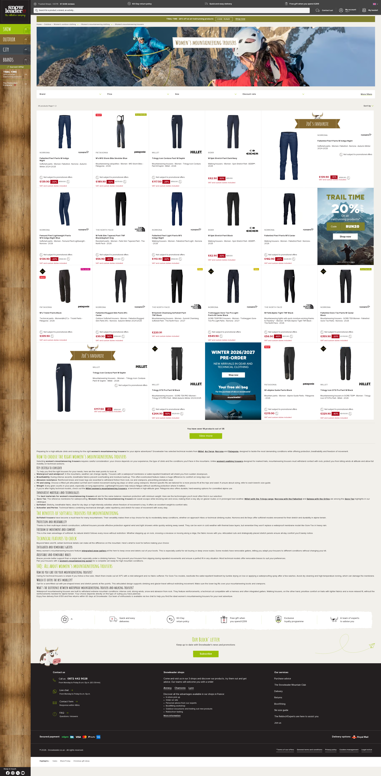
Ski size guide (281, 710)
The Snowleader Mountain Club (290, 685)
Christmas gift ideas (81, 761)
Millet (201, 451)
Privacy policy (331, 750)
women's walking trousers (230, 461)
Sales (55, 761)
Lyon (191, 688)
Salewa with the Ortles (318, 499)
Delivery (278, 691)
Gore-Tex (349, 499)
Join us (277, 723)
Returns (278, 697)
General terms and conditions (309, 750)
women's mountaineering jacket (76, 561)
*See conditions (346, 262)
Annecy (168, 688)
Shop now (240, 19)
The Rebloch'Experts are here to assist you (296, 716)
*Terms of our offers (285, 750)
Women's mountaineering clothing (95, 24)
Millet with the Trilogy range (259, 499)
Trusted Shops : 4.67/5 (48, 4)
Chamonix (180, 688)
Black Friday (65, 761)
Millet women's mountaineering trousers (106, 488)
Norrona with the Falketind (288, 499)
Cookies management (349, 750)
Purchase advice (282, 678)
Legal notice (367, 750)
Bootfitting (279, 704)
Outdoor (47, 24)
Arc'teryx (209, 451)
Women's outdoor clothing (65, 24)
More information (172, 716)
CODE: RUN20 (223, 19)
